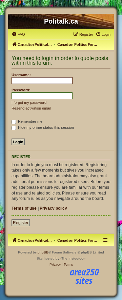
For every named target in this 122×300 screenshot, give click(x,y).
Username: (21, 75)
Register (20, 222)
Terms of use (24, 208)
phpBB (43, 252)
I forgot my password (29, 102)
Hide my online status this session (45, 127)
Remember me (29, 121)
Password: (21, 90)
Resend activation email (31, 108)
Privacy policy (53, 208)
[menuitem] (18, 34)
